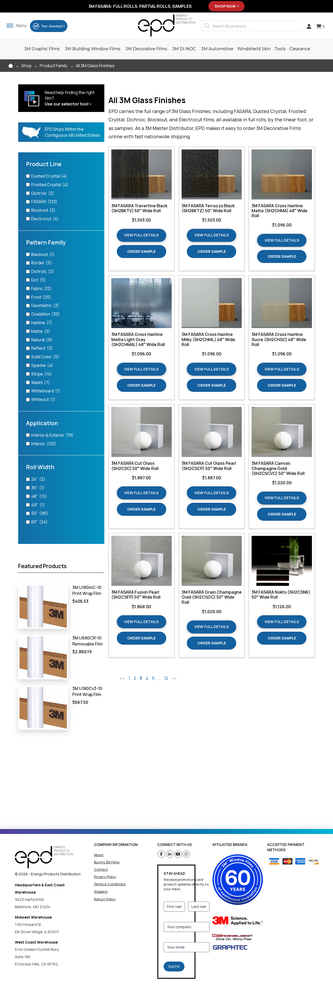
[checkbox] (61, 176)
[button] (16, 25)
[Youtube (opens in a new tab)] (178, 854)
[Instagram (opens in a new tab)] (186, 854)
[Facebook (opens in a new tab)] (161, 854)
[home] (44, 857)
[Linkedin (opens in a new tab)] (170, 854)
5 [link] (153, 678)
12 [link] (166, 678)
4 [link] (147, 678)
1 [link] (129, 678)
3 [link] (141, 678)
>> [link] (174, 678)
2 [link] (135, 678)
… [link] (159, 678)
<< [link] (122, 678)
